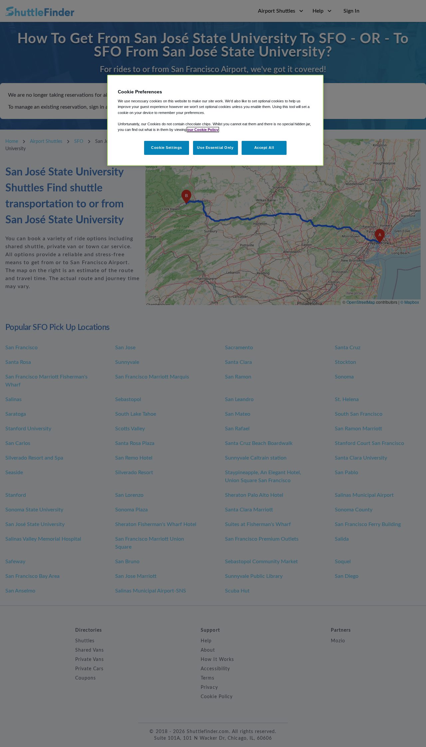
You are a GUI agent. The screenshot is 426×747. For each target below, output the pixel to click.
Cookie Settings (166, 148)
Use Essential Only (215, 148)
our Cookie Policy (202, 130)
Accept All (264, 148)
